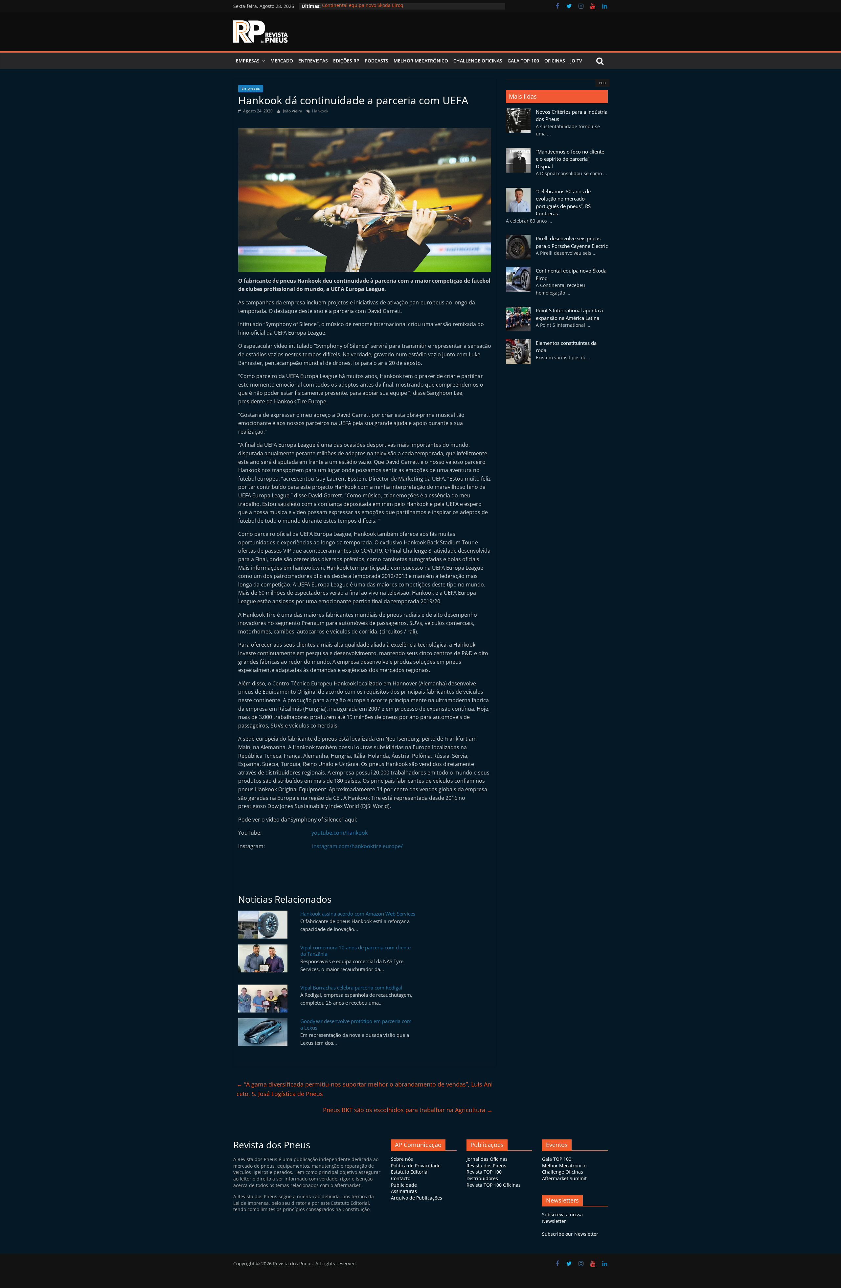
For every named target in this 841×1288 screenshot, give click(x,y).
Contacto (400, 1178)
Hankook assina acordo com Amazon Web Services (357, 913)
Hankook (320, 111)
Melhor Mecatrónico (421, 61)
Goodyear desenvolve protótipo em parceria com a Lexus (356, 1024)
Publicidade (404, 1185)
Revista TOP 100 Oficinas (493, 1185)
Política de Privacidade (416, 1165)
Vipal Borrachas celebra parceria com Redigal (351, 987)
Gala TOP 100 (556, 1159)
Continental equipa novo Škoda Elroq (362, 6)
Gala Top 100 (523, 61)
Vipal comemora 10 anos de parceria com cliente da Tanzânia (355, 950)
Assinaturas (404, 1191)
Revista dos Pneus (486, 1165)
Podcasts (376, 61)
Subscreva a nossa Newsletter (562, 1217)
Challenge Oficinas (477, 61)
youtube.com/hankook (339, 832)
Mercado (281, 61)
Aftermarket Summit (564, 1178)
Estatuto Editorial (410, 1172)
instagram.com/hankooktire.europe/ (357, 846)
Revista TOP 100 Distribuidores (484, 1175)
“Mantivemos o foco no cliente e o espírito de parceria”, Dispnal (570, 159)
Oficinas (554, 61)
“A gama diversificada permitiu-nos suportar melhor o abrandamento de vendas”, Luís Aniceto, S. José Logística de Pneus (365, 1089)
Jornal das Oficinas (487, 1159)
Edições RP (346, 61)
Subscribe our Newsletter (570, 1234)
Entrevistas (313, 61)
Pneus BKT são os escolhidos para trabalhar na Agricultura (408, 1110)
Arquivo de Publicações (416, 1198)
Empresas (248, 61)
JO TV (576, 61)
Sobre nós (402, 1159)
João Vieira (293, 111)
